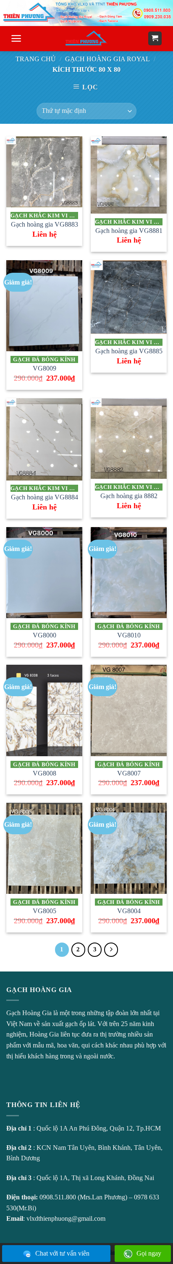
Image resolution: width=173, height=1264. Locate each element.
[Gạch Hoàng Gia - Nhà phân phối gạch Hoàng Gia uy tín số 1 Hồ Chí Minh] (86, 38)
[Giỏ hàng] (155, 38)
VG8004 (129, 910)
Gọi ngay (148, 1253)
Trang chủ (36, 59)
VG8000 (44, 635)
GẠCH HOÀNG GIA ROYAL (107, 59)
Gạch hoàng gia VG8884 (44, 497)
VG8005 (44, 910)
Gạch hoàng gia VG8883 (44, 224)
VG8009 (44, 368)
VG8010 (129, 635)
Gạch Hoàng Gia (29, 1012)
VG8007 (129, 773)
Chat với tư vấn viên (62, 1253)
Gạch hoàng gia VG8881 (129, 230)
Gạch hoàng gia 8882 (128, 495)
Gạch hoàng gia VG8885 (129, 351)
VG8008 (44, 773)
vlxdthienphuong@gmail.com (65, 1218)
